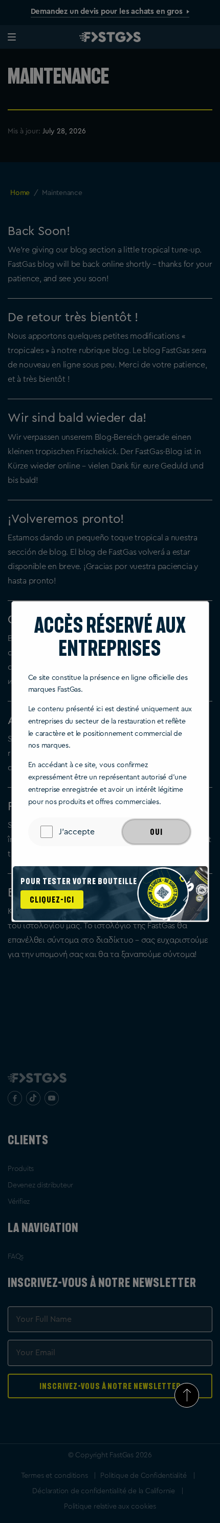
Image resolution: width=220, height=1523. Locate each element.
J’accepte (77, 832)
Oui (156, 831)
